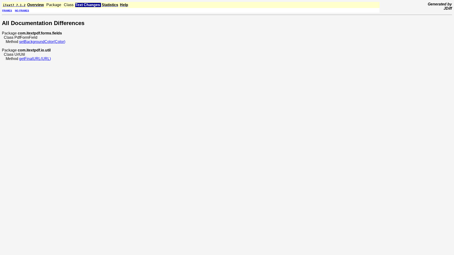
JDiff (448, 8)
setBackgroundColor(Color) (42, 42)
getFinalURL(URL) (35, 59)
